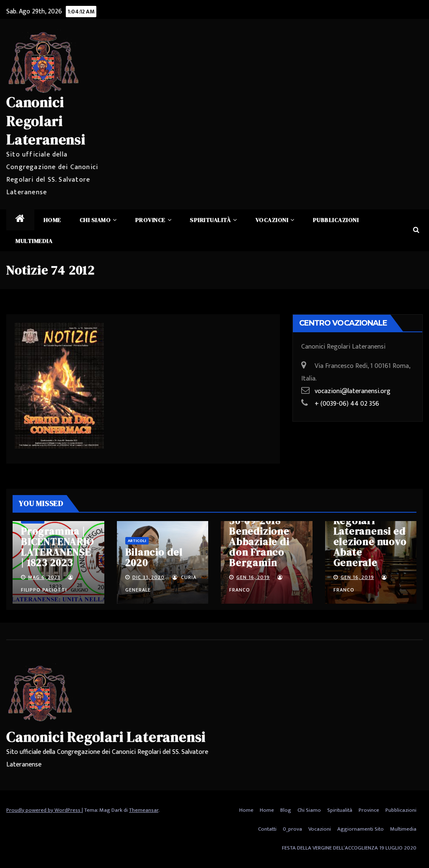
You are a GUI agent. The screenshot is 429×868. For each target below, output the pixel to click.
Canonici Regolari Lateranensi (45, 120)
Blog (285, 810)
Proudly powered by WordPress (44, 810)
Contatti (267, 829)
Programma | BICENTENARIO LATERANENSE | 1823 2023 (57, 546)
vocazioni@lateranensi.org (352, 391)
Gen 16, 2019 (253, 577)
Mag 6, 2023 (44, 577)
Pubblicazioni (336, 220)
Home (52, 220)
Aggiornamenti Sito (360, 829)
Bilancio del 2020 (154, 557)
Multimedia (34, 241)
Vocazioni (272, 220)
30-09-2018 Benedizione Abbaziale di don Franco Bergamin (259, 541)
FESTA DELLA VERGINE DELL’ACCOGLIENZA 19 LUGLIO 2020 (349, 847)
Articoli (137, 540)
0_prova (292, 829)
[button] (416, 230)
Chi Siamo (95, 220)
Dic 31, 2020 (148, 577)
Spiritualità (210, 220)
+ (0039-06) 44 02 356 (347, 403)
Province (150, 220)
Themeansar (143, 810)
